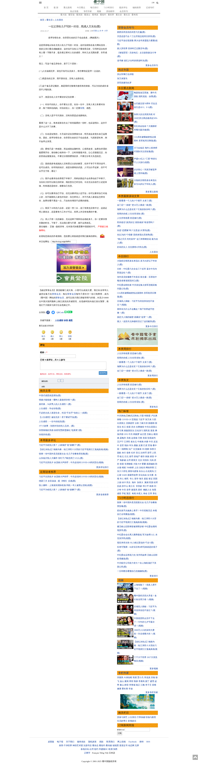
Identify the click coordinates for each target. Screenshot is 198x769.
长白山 (142, 471)
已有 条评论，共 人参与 (52, 360)
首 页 (46, 7)
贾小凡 (140, 677)
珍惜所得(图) (45, 434)
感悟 (119, 493)
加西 (115, 749)
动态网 (131, 745)
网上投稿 (121, 742)
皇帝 (128, 490)
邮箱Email (120, 730)
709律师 (130, 467)
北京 (140, 460)
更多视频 (154, 668)
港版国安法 (129, 430)
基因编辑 (150, 464)
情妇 (126, 445)
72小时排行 (109, 7)
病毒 (119, 419)
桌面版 (51, 742)
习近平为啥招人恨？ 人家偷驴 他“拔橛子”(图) (59, 445)
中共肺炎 (121, 416)
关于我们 (70, 742)
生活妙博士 (122, 721)
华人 (122, 479)
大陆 (135, 464)
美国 (145, 438)
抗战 (119, 486)
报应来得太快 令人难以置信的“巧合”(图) (135, 542)
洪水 (133, 427)
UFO (126, 434)
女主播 (150, 475)
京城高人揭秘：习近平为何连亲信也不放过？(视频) (145, 610)
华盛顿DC (103, 749)
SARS (124, 475)
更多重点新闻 (152, 192)
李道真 (147, 677)
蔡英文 (134, 460)
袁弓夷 (120, 430)
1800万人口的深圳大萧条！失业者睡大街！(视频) (144, 634)
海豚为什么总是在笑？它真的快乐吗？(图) (136, 209)
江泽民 (127, 441)
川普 (142, 416)
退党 (152, 430)
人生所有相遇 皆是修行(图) (129, 218)
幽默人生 (147, 490)
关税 (128, 438)
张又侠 (148, 419)
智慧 (154, 490)
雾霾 (144, 464)
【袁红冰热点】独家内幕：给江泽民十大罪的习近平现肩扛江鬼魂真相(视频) (73, 449)
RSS (148, 742)
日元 (126, 456)
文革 (150, 493)
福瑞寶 (116, 745)
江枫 (143, 685)
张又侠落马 (122, 78)
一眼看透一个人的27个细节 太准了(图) (134, 201)
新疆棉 (151, 423)
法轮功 (142, 467)
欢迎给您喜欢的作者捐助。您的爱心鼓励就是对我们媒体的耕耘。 (69, 236)
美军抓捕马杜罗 (124, 83)
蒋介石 (132, 486)
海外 (134, 482)
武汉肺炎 (134, 416)
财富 (152, 456)
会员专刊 (124, 11)
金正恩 (143, 434)
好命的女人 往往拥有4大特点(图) (132, 247)
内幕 (146, 441)
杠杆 (133, 453)
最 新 (56, 7)
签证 (150, 479)
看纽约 (103, 15)
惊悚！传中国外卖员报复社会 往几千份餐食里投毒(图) (63, 454)
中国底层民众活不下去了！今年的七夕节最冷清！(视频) (144, 622)
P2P (139, 464)
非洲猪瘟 (128, 464)
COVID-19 (126, 419)
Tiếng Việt (104, 753)
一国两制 (124, 449)
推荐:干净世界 (65, 745)
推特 (141, 742)
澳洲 (146, 482)
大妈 (151, 460)
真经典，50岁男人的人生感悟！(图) (55, 404)
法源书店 (87, 745)
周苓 (131, 681)
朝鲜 (147, 449)
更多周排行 (153, 375)
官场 (150, 445)
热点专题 (74, 11)
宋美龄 (139, 486)
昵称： (43, 352)
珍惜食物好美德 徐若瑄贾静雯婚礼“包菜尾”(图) (60, 430)
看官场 (71, 15)
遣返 (146, 479)
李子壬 (148, 685)
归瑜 (153, 677)
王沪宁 (120, 441)
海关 (141, 479)
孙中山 (125, 486)
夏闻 (126, 681)
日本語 (112, 753)
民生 (128, 482)
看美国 (79, 15)
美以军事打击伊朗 (125, 74)
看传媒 (109, 745)
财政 (147, 456)
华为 (131, 445)
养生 (155, 493)
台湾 (128, 460)
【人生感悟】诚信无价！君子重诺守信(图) (58, 417)
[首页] (99, 4)
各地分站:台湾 (87, 749)
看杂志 (95, 745)
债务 (128, 453)
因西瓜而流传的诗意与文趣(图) (131, 32)
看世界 (111, 15)
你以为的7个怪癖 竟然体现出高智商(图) (135, 235)
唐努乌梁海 (133, 471)
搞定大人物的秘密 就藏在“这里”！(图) (134, 317)
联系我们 (110, 742)
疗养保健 (141, 717)
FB (143, 449)
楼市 (143, 456)
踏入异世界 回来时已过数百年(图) (132, 48)
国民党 (147, 430)
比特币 (144, 453)
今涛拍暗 (128, 677)
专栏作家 (88, 11)
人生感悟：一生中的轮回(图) (52, 421)
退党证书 (123, 745)
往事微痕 (140, 427)
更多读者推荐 (102, 494)
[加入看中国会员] (74, 272)
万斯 (140, 438)
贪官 (122, 445)
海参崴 (123, 460)
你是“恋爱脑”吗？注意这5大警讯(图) (133, 230)
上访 (136, 467)
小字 (106, 31)
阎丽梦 (136, 434)
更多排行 (154, 576)
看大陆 (63, 15)
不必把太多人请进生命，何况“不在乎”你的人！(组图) (63, 413)
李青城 (132, 685)
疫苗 (128, 427)
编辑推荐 (137, 7)
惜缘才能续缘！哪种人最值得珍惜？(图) (57, 400)
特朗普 (147, 416)
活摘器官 (130, 423)
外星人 (139, 493)
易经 (140, 490)
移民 (126, 479)
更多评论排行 (102, 467)
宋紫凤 (120, 677)
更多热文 (154, 407)
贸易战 (135, 419)
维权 (124, 467)
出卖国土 (121, 423)
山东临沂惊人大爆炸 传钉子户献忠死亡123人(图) (61, 458)
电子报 (60, 742)
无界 (137, 745)
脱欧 (119, 453)
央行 (124, 453)
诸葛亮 (134, 490)
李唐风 (142, 681)
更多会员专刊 (152, 65)
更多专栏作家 (152, 692)
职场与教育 (151, 717)
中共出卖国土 (151, 427)
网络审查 (150, 467)
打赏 (95, 31)
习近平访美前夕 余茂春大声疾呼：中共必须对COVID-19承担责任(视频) (71, 462)
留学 (136, 479)
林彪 (151, 486)
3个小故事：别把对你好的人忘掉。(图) (56, 426)
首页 (42, 20)
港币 (131, 456)
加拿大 (153, 449)
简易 (135, 677)
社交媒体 (137, 449)
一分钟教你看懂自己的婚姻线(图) (132, 571)
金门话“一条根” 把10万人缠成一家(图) (134, 205)
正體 (153, 2)
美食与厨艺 (122, 717)
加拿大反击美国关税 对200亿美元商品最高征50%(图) (145, 118)
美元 (138, 453)
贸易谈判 (151, 438)
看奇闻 (135, 15)
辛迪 (131, 689)
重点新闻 (67, 7)
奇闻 (134, 493)
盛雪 (152, 681)
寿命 (145, 493)
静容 (126, 685)
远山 (122, 681)
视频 (99, 11)
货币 (149, 453)
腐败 (136, 445)
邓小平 (146, 486)
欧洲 (111, 749)
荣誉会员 (56, 294)
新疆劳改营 (133, 475)
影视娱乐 (132, 721)
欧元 (122, 456)
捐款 (101, 742)
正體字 (87, 753)
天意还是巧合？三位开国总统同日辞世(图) (136, 36)
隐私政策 (92, 742)
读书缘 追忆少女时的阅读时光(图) (132, 60)
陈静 (136, 681)
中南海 (140, 441)
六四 (154, 419)
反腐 (141, 445)
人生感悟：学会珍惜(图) (50, 408)
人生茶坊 (59, 20)
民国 (151, 482)
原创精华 (110, 11)
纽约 (96, 749)
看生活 (127, 15)
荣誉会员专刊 (126, 27)
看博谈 (95, 15)
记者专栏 (150, 7)
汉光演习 (139, 430)
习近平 (141, 419)
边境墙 (134, 438)
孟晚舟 (123, 438)
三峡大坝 (143, 423)
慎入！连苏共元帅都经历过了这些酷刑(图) (136, 321)
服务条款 (81, 742)
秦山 (122, 685)
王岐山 (150, 434)
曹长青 (125, 689)
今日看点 (81, 7)
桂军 (156, 482)
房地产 (137, 456)
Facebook (133, 742)
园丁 (147, 681)
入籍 (119, 482)
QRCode (60, 312)
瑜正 (138, 685)
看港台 (87, 15)
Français (95, 753)
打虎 (145, 445)
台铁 (137, 423)
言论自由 (142, 475)
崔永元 (134, 441)
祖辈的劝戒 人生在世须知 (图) (130, 214)
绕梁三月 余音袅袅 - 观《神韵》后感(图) (57, 481)
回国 (155, 479)
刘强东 (146, 460)
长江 (124, 427)
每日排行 (94, 7)
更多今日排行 (152, 326)
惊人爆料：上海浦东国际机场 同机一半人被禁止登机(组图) (65, 485)
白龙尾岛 (150, 471)
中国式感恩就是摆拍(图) (50, 395)
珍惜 (82, 108)
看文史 (119, 15)
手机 (124, 493)
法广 (131, 449)
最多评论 (123, 7)
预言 (128, 493)
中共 (131, 434)
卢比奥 (154, 416)
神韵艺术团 (78, 745)
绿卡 (124, 482)
